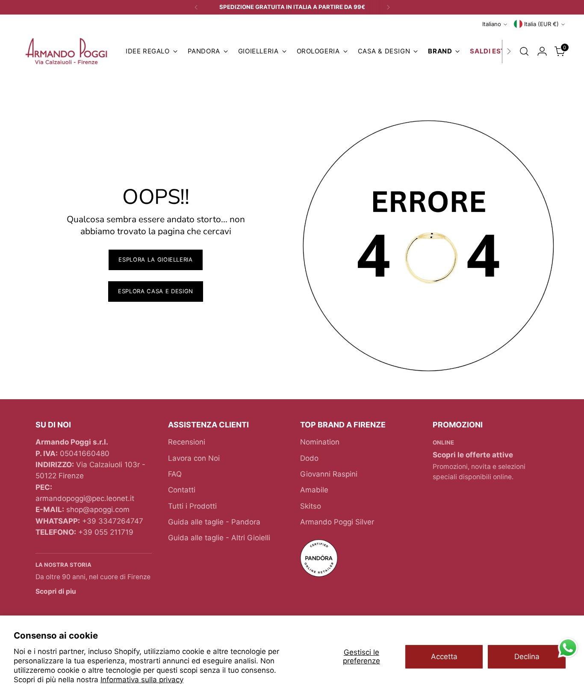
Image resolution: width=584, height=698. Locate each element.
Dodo (309, 458)
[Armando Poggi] (66, 51)
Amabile (314, 490)
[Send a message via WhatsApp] (568, 648)
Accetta (444, 656)
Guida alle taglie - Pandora (214, 522)
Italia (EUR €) (541, 24)
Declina (527, 656)
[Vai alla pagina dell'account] (542, 51)
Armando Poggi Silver (337, 522)
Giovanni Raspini (328, 474)
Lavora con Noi (194, 458)
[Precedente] (196, 7)
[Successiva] (388, 7)
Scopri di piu (55, 591)
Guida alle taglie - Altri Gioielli (219, 537)
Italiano (491, 24)
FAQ (175, 474)
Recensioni (186, 442)
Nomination (319, 442)
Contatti (181, 490)
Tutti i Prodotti (192, 506)
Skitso (310, 506)
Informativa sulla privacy (141, 679)
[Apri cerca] (524, 51)
